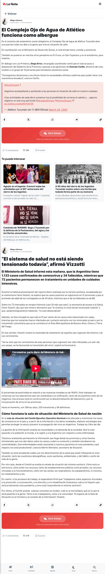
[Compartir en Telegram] (76, 119)
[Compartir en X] (28, 119)
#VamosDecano (64, 100)
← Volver (10, 13)
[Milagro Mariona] (6, 21)
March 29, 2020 (58, 109)
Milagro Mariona (16, 20)
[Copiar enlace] (100, 119)
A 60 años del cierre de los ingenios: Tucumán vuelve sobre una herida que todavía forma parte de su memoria (75, 189)
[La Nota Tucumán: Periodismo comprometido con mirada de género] (10, 4)
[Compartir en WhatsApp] (52, 119)
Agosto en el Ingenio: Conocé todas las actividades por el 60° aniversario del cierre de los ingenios (24, 189)
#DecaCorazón (11, 85)
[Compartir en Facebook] (4, 119)
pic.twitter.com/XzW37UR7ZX (18, 103)
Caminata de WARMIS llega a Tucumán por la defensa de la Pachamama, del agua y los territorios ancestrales (26, 230)
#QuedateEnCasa (45, 100)
